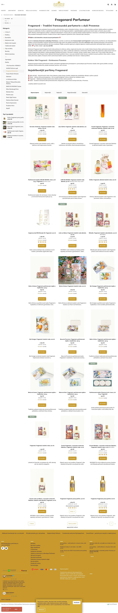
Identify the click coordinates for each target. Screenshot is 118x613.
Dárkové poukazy (10, 54)
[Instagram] (6, 548)
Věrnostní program (36, 555)
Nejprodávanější (71, 92)
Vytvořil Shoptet (113, 604)
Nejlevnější (48, 92)
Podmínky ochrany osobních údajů (40, 559)
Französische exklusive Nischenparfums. (71, 572)
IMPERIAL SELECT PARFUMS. (68, 574)
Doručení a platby (35, 545)
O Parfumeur (34, 549)
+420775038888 (5, 545)
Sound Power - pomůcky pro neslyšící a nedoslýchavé (101, 533)
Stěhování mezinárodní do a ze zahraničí (13, 533)
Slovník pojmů (35, 561)
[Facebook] (2, 548)
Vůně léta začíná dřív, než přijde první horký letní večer (103, 543)
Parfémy (7, 34)
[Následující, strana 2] (111, 523)
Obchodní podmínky (36, 557)
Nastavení (41, 609)
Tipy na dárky (8, 48)
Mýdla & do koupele (10, 43)
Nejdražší (59, 92)
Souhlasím (76, 602)
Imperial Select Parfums (53, 533)
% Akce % (7, 32)
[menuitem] (3, 10)
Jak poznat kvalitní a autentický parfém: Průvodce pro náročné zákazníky (102, 551)
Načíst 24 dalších (72, 523)
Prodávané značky (36, 563)
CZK (2, 4)
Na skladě (8, 18)
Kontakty (33, 543)
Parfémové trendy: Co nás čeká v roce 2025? (70, 546)
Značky (7, 62)
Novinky (7, 51)
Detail (71, 511)
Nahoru (32, 523)
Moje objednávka (35, 547)
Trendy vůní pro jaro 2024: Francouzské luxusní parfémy (73, 550)
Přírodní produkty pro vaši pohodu (35, 533)
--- (6, 56)
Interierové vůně (9, 40)
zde (39, 606)
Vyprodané (8, 59)
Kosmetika (8, 37)
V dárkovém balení (10, 45)
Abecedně (84, 92)
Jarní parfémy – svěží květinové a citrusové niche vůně (73, 543)
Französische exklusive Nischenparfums (73, 533)
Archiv (62, 555)
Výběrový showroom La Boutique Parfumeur (43, 553)
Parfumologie (34, 565)
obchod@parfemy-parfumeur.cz (9, 543)
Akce (7, 20)
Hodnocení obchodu (36, 551)
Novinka (7, 23)
